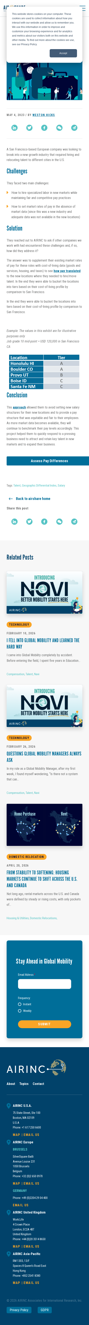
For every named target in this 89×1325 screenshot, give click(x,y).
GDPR (45, 1310)
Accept (63, 53)
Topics (24, 1084)
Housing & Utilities (18, 918)
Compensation (15, 674)
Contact (38, 1084)
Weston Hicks (43, 115)
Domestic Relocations (43, 918)
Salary (61, 485)
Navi (36, 674)
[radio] (24, 1004)
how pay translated (67, 271)
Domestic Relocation (26, 856)
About (11, 1084)
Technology (19, 624)
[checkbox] (44, 1007)
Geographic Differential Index (39, 485)
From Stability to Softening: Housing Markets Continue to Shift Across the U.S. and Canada (42, 879)
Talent (17, 485)
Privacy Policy (19, 1310)
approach (19, 407)
